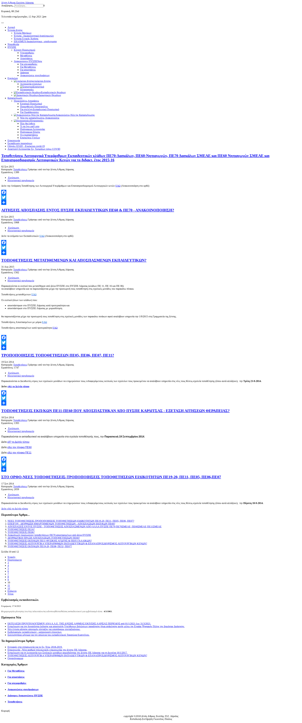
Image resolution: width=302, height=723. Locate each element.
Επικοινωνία (14, 140)
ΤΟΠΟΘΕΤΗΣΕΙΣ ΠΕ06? (21, 532)
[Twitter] (151, 197)
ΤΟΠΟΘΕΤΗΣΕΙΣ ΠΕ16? (21, 529)
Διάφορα (24, 72)
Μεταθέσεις (26, 55)
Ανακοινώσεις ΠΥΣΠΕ (28, 61)
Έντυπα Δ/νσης (15, 30)
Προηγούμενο (15, 560)
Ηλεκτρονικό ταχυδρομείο (21, 180)
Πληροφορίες (27, 89)
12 (9, 588)
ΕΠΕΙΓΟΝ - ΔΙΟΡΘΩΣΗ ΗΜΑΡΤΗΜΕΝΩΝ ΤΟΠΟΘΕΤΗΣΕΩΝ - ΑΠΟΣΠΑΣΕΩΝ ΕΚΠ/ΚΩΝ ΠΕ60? (61, 523)
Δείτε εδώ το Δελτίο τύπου (14, 508)
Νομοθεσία (13, 44)
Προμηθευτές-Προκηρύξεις (34, 106)
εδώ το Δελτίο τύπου (18, 386)
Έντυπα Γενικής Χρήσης (26, 38)
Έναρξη (11, 557)
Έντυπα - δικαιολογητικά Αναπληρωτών (34, 35)
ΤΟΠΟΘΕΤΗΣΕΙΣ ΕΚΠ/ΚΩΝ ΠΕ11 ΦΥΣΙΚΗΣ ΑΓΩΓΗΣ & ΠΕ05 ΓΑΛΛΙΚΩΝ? (50, 540)
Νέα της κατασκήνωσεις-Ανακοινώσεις (39, 118)
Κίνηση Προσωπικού (24, 50)
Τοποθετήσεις (20, 169)
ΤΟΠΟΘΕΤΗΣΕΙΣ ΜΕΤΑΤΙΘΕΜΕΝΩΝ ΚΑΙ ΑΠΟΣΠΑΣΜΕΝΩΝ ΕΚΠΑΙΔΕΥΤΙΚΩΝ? (73, 260)
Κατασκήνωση (15, 98)
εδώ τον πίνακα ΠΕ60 (19, 447)
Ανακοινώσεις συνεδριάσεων (35, 75)
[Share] (151, 202)
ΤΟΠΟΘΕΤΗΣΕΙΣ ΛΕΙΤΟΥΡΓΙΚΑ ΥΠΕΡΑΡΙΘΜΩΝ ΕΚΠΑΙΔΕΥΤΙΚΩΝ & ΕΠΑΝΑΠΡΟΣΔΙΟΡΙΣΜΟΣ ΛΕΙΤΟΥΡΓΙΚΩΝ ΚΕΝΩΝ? (77, 543)
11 (9, 585)
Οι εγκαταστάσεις (29, 134)
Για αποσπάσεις (28, 69)
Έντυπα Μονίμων (22, 33)
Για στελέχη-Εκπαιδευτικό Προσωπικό (39, 109)
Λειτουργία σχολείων (31, 84)
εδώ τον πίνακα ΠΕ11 (19, 452)
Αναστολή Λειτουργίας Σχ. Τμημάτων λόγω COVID (34, 149)
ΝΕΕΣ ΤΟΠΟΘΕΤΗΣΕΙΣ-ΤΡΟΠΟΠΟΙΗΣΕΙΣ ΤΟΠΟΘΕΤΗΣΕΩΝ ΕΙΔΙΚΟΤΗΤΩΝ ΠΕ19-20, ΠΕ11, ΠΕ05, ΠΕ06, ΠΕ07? (71, 521)
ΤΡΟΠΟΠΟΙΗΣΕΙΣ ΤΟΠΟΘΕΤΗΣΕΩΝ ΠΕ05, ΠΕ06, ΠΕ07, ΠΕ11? (57, 355)
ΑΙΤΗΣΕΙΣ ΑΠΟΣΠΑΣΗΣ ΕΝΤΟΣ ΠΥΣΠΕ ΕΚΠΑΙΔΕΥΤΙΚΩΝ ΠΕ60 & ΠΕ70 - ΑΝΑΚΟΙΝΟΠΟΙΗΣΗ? (87, 210)
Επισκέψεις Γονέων (30, 137)
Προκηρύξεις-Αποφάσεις (26, 101)
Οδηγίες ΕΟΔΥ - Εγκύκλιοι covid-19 (26, 146)
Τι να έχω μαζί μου (29, 126)
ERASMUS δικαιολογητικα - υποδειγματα (35, 41)
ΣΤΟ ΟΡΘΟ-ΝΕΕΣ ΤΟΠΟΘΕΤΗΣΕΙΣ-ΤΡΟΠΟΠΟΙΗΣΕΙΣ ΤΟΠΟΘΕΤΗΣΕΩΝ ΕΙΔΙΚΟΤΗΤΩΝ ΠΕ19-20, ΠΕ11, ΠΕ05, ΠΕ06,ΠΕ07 (111, 477)
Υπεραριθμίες (27, 52)
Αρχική (11, 27)
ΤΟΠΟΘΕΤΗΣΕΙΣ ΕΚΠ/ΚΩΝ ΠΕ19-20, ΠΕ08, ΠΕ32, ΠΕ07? (40, 546)
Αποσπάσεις (26, 58)
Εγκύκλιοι (13, 78)
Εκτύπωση (14, 177)
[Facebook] (151, 192)
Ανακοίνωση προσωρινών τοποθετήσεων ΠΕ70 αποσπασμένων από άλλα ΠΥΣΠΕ (49, 535)
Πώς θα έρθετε (27, 123)
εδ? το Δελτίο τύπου (18, 442)
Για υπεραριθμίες (28, 64)
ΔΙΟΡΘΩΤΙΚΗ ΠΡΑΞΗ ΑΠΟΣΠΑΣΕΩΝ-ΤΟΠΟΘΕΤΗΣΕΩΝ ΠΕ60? (44, 538)
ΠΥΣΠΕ (12, 47)
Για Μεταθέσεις (28, 67)
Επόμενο (12, 591)
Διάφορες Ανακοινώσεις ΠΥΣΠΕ (25, 695)
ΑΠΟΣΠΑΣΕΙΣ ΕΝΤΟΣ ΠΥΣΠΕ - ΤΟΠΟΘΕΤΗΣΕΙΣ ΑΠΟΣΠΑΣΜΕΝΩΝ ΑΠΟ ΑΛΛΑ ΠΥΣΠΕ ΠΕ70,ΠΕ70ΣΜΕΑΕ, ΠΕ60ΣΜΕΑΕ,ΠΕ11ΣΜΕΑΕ (85, 526)
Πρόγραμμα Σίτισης (30, 132)
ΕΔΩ (117, 185)
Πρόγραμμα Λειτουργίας (32, 129)
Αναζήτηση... (7, 5)
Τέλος (11, 593)
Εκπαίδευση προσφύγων (20, 143)
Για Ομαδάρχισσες (29, 112)
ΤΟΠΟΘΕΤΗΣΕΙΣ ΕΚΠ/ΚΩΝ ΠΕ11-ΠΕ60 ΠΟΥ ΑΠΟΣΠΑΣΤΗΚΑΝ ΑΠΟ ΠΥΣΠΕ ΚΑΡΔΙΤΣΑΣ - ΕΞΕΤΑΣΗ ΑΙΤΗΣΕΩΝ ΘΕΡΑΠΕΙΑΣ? (115, 411)
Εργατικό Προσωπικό (31, 103)
